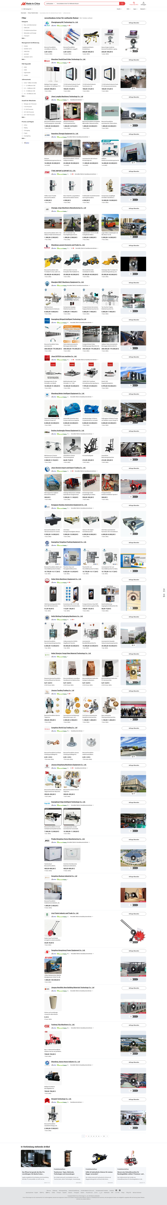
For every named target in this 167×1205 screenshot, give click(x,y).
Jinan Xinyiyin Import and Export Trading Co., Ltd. (68, 468)
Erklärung (55, 1190)
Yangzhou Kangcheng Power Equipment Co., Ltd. (68, 950)
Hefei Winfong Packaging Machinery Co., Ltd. (67, 616)
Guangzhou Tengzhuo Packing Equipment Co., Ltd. (68, 542)
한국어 (96, 1192)
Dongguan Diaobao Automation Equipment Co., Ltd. (69, 505)
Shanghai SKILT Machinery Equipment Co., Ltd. (67, 282)
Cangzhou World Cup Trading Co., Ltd (64, 728)
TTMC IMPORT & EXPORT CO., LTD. (63, 171)
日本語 (53, 1192)
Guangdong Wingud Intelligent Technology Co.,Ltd (68, 319)
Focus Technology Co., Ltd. (82, 1196)
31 (104, 1136)
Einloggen (143, 4)
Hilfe (128, 9)
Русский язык (89, 1192)
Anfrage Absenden (134, 22)
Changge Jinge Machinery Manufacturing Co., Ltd (68, 208)
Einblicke (112, 1190)
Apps (134, 9)
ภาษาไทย (117, 1192)
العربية (100, 1192)
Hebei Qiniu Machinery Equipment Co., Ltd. (66, 579)
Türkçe (122, 1192)
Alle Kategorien (27, 9)
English (36, 1192)
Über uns (49, 1190)
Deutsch (70, 1192)
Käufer (119, 9)
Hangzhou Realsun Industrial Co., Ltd (64, 876)
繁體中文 (48, 1192)
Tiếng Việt (128, 1192)
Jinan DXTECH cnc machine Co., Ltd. (64, 356)
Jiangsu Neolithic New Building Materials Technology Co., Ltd (72, 987)
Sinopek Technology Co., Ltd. (61, 1099)
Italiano (82, 1192)
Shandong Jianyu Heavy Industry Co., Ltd (65, 1062)
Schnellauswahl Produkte (102, 1190)
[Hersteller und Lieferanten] (30, 3)
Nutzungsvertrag (63, 1190)
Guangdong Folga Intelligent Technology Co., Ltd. (68, 802)
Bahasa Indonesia (137, 1192)
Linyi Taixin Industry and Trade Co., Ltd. (65, 913)
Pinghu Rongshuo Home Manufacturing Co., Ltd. (68, 839)
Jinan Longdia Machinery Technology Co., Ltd (67, 96)
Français (59, 1192)
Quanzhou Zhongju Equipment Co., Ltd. (64, 133)
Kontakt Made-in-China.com (87, 1190)
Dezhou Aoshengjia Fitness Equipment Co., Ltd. (67, 430)
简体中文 (42, 1192)
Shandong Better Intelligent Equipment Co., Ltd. (67, 393)
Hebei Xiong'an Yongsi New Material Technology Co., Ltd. (71, 653)
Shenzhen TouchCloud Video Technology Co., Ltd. (68, 59)
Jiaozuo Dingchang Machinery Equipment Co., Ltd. (68, 765)
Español (64, 1192)
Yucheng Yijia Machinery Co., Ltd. (63, 1024)
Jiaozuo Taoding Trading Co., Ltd (62, 690)
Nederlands (106, 1192)
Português (76, 1192)
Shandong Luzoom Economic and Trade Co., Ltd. (68, 245)
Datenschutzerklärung (74, 1190)
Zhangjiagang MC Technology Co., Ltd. (64, 22)
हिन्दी (112, 1192)
